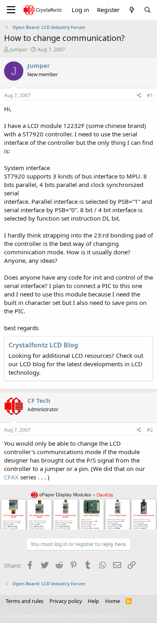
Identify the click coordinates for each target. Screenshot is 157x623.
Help (93, 601)
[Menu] (11, 10)
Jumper (18, 49)
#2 (150, 429)
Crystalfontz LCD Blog (43, 345)
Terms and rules (24, 601)
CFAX (11, 477)
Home (112, 601)
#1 (150, 95)
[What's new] (131, 9)
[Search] (147, 9)
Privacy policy (66, 601)
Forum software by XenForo (64, 616)
